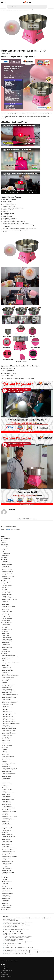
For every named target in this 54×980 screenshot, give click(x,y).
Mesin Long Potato (6, 891)
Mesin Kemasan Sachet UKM (8, 808)
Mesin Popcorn (5, 895)
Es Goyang (4, 589)
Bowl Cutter (3, 540)
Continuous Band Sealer (7, 789)
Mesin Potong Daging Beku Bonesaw (11, 723)
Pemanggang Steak (6, 738)
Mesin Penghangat (6, 699)
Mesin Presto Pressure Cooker (9, 728)
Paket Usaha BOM (6, 553)
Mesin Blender (5, 754)
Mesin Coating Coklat (6, 582)
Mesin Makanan (32, 518)
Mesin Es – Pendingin (6, 976)
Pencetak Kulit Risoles (6, 907)
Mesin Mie (4, 682)
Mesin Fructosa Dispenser (8, 756)
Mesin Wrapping (5, 821)
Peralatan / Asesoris (5, 909)
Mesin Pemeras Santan (7, 695)
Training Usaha (5, 555)
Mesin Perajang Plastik (7, 640)
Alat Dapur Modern (5, 538)
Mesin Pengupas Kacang (7, 858)
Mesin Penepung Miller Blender (9, 697)
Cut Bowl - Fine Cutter (8, 708)
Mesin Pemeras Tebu (6, 771)
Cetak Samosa (4, 544)
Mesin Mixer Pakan (5, 782)
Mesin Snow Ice (5, 613)
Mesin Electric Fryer (6, 667)
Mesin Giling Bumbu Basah (8, 674)
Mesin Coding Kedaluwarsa (8, 792)
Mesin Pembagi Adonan (7, 571)
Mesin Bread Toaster (6, 626)
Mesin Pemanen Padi (6, 843)
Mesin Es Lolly (5, 601)
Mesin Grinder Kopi (6, 758)
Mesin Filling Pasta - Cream (8, 799)
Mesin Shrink (5, 814)
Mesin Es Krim (5, 596)
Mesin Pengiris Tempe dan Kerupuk (10, 701)
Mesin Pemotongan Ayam (8, 719)
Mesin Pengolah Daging (7, 704)
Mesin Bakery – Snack (6, 970)
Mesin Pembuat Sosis (8, 716)
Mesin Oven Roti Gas (6, 568)
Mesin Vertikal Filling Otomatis (8, 819)
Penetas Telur (5, 873)
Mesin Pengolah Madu (7, 854)
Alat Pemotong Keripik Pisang (8, 655)
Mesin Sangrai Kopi (6, 870)
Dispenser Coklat (6, 624)
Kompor (4, 660)
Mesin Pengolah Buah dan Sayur (9, 702)
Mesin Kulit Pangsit (5, 651)
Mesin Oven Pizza (6, 566)
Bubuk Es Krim (5, 587)
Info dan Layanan (5, 546)
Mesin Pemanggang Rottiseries (9, 690)
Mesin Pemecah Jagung (6, 783)
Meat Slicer (5, 709)
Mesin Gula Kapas (6, 890)
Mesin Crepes (5, 886)
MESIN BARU (9, 9)
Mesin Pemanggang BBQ (7, 689)
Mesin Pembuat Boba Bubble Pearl (9, 768)
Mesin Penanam (5, 846)
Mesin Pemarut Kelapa (7, 692)
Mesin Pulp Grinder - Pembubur (9, 730)
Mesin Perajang (5, 725)
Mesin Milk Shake (6, 764)
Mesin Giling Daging (7, 711)
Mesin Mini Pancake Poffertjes (8, 684)
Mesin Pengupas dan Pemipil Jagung (10, 856)
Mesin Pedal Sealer (6, 809)
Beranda (3, 9)
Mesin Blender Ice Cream (7, 591)
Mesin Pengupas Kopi (7, 859)
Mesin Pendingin (6, 609)
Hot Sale (4, 549)
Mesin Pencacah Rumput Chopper (9, 848)
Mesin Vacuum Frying (7, 735)
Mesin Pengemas (5, 785)
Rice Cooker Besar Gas (7, 629)
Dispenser (4, 749)
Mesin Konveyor (4, 649)
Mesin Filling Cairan (6, 796)
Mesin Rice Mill (4, 877)
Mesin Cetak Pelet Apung (7, 834)
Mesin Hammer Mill (5, 620)
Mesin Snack (4, 879)
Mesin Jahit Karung (6, 804)
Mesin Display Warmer (7, 888)
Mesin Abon (4, 557)
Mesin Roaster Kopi (6, 774)
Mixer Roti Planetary (6, 578)
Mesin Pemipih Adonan (7, 573)
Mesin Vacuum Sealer (7, 818)
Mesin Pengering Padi (7, 853)
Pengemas (3, 972)
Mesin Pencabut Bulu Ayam (9, 721)
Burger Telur (5, 883)
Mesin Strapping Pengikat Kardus (9, 816)
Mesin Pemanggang (6, 687)
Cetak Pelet (5, 866)
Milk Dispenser (5, 780)
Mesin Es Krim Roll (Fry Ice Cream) (9, 599)
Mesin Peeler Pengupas (7, 685)
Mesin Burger (5, 885)
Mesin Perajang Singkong (7, 726)
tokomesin (12, 509)
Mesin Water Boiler (6, 778)
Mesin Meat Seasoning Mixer (9, 713)
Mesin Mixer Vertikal (7, 868)
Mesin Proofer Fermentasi (8, 576)
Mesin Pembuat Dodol (7, 844)
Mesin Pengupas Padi (7, 863)
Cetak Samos (4, 542)
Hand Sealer (5, 791)
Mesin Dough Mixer (6, 562)
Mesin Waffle (5, 903)
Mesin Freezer (5, 604)
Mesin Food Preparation (6, 618)
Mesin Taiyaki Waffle (7, 905)
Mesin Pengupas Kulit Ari (7, 861)
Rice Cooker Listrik (6, 742)
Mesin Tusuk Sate (6, 645)
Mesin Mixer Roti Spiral (7, 564)
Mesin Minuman (4, 747)
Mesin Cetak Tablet (7, 637)
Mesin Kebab (5, 680)
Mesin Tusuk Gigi (6, 644)
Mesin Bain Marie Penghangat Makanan (11, 662)
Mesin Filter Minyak (5, 616)
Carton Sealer (5, 787)
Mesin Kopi (4, 761)
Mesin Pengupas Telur (6, 830)
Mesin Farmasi (5, 635)
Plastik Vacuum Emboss (7, 824)
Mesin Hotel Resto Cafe (6, 622)
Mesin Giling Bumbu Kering (8, 677)
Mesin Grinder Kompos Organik (9, 836)
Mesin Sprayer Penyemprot (8, 872)
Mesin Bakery (4, 559)
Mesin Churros (5, 665)
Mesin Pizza (4, 574)
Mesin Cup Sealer (6, 794)
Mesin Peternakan (6, 864)
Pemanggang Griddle (6, 737)
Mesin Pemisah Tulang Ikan (9, 718)
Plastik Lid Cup (5, 823)
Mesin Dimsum (4, 583)
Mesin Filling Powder (6, 801)
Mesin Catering (5, 627)
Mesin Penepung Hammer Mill (8, 851)
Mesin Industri (4, 631)
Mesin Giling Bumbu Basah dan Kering (10, 675)
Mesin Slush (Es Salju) (7, 611)
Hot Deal (5, 551)
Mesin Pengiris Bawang (6, 827)
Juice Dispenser (5, 753)
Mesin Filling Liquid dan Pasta (8, 797)
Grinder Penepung (6, 658)
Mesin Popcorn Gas (6, 896)
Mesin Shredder (5, 642)
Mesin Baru (3, 580)
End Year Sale (5, 548)
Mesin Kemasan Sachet (7, 806)
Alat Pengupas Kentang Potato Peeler (10, 657)
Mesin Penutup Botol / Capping (9, 811)
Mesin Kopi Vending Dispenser (9, 763)
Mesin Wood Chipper (7, 647)
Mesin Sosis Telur (6, 898)
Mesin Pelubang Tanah (7, 841)
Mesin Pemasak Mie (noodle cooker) (10, 694)
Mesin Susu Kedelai (6, 776)
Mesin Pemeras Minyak (7, 639)
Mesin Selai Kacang (6, 732)
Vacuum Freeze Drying (7, 745)
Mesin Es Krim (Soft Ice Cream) (9, 597)
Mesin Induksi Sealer (6, 803)
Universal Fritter (5, 743)
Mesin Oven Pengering (7, 837)
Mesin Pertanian (4, 832)
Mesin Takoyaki (5, 900)
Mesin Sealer (5, 813)
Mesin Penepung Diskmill (7, 849)
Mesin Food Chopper (7, 668)
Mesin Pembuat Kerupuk (7, 893)
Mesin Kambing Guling (7, 679)
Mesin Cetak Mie (6, 663)
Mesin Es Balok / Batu (7, 592)
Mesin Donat (5, 561)
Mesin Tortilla (5, 901)
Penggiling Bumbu (6, 740)
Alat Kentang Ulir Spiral (7, 881)
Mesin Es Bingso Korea (7, 594)
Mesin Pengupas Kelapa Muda (8, 773)
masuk (8, 529)
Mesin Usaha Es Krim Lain (8, 614)
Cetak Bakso (6, 706)
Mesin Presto (4, 876)
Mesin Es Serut (5, 602)
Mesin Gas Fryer (5, 672)
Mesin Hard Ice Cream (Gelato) (9, 606)
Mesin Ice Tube (5, 608)
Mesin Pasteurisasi (6, 766)
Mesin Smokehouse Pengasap (8, 733)
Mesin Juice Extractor (7, 759)
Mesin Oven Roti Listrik (7, 569)
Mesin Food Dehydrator (7, 670)
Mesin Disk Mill (5, 633)
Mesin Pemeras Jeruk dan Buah (9, 769)
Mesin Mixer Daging (7, 714)
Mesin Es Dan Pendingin (6, 585)
